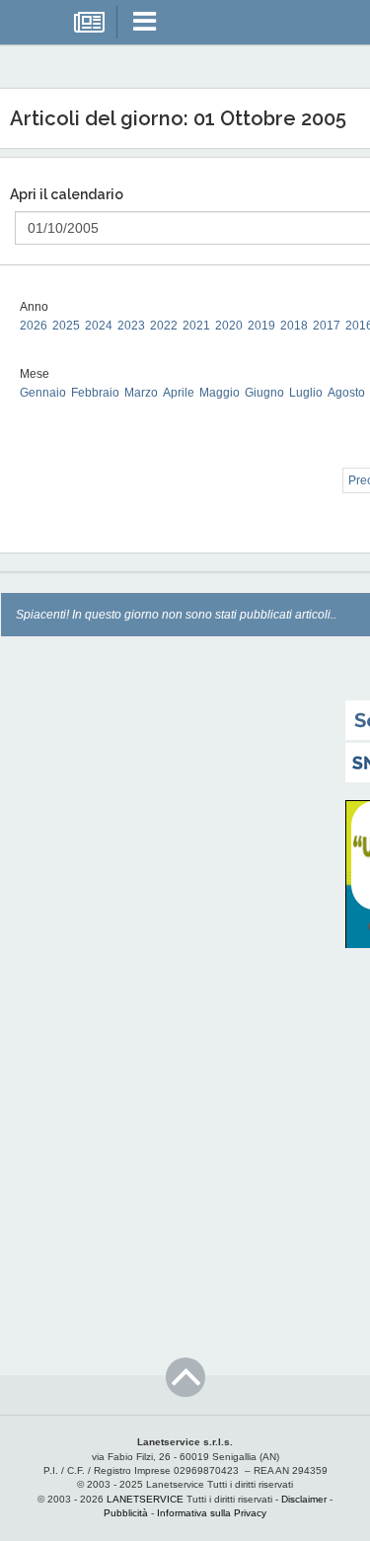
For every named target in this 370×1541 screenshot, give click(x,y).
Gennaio (43, 393)
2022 (164, 325)
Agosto (346, 393)
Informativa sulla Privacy (211, 1512)
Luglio (306, 393)
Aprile (178, 393)
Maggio (219, 393)
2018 (294, 325)
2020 (229, 325)
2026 (33, 325)
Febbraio (95, 393)
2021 (196, 325)
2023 (131, 325)
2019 (261, 325)
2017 (326, 325)
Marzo (141, 393)
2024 (98, 325)
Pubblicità (126, 1512)
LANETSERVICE (145, 1499)
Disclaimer (304, 1499)
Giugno (264, 393)
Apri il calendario (66, 194)
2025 (66, 325)
